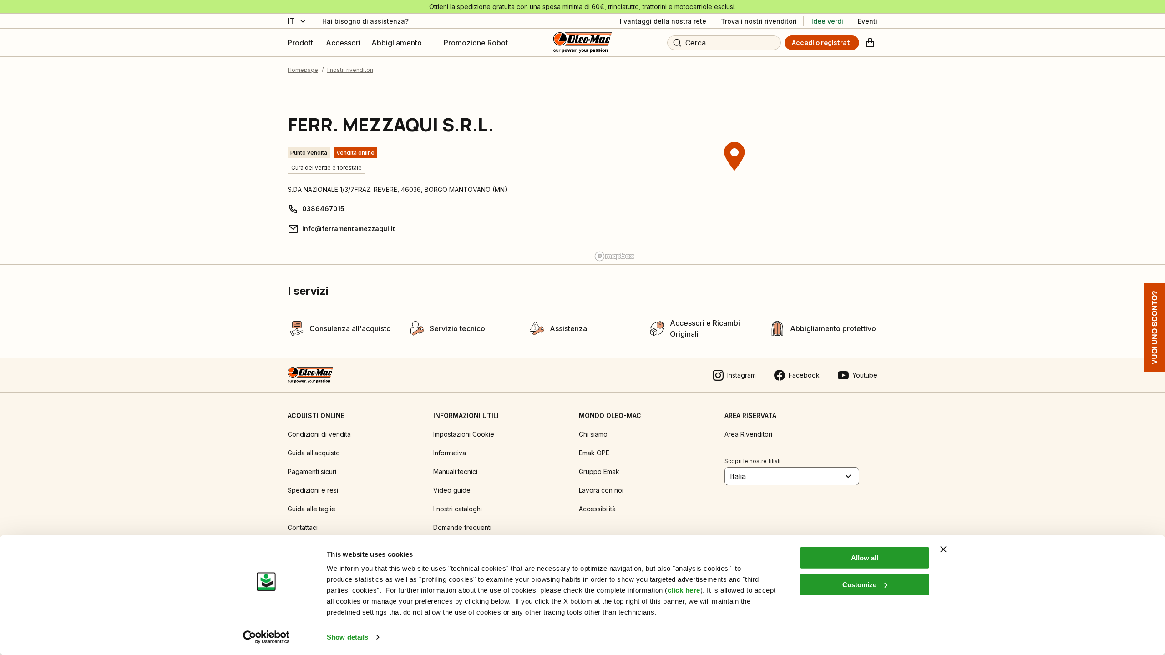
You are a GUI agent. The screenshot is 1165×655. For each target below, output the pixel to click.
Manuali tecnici (455, 471)
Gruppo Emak (599, 471)
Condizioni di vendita (319, 434)
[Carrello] (870, 42)
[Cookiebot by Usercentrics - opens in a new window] (266, 637)
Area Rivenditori (748, 434)
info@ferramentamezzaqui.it (348, 228)
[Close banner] (943, 549)
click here (684, 590)
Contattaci (303, 527)
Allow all (864, 558)
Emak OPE (594, 453)
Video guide (452, 490)
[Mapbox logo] (614, 256)
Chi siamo (593, 434)
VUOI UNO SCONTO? (1154, 327)
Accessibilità (597, 509)
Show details (347, 637)
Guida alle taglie (311, 509)
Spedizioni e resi (313, 490)
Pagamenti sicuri (312, 471)
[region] (734, 173)
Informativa (449, 453)
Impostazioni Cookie (463, 434)
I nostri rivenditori (350, 69)
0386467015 (323, 208)
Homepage (303, 69)
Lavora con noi (601, 490)
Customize (859, 584)
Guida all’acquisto (314, 453)
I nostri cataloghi (457, 509)
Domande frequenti (462, 527)
